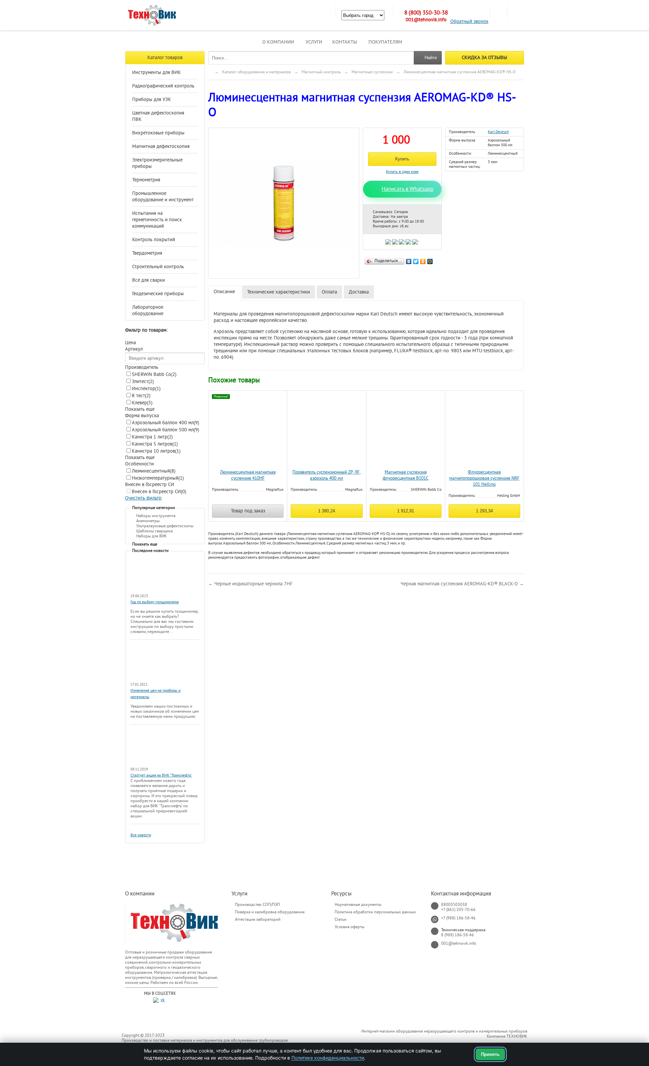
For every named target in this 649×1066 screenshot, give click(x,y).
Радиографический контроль (163, 86)
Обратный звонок (469, 21)
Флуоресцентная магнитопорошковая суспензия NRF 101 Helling (484, 478)
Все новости (140, 835)
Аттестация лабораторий (258, 919)
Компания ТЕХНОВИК (507, 1036)
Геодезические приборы (158, 294)
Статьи (340, 919)
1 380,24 (326, 510)
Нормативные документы (358, 904)
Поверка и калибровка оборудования (270, 912)
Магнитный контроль (321, 72)
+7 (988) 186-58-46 (458, 918)
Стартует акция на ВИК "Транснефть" (161, 775)
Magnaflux (275, 489)
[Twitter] (415, 259)
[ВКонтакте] (408, 259)
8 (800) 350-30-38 (426, 13)
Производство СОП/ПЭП (257, 904)
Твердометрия (147, 253)
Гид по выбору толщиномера (154, 602)
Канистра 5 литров (155, 444)
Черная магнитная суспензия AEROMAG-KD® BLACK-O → (462, 584)
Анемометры (148, 520)
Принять (490, 1054)
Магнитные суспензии (372, 72)
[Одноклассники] (423, 259)
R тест (141, 396)
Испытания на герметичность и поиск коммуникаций (157, 219)
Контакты (344, 42)
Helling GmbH (508, 495)
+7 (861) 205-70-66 (458, 909)
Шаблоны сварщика (154, 531)
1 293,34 (484, 510)
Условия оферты (349, 926)
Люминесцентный (153, 471)
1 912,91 (405, 510)
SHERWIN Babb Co (154, 374)
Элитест (143, 381)
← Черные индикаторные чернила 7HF (250, 584)
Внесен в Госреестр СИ (159, 491)
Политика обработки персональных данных (375, 912)
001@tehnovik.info (426, 20)
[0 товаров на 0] (498, 12)
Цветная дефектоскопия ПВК (158, 116)
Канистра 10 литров (156, 451)
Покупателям (385, 42)
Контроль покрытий (153, 240)
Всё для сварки (148, 280)
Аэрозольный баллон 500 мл (165, 430)
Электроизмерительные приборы (157, 163)
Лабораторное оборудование (147, 310)
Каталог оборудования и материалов (256, 72)
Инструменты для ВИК (156, 72)
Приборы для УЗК (151, 99)
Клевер (142, 403)
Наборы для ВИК (151, 536)
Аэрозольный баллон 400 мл (165, 423)
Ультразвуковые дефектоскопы (164, 526)
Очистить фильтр (143, 498)
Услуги (314, 42)
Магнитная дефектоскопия (161, 146)
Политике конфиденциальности (327, 1058)
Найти (431, 57)
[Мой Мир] (430, 259)
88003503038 (454, 904)
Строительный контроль (158, 267)
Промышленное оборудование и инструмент (163, 197)
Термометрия (146, 180)
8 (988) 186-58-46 (457, 935)
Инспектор (146, 388)
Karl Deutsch (498, 132)
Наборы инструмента (155, 515)
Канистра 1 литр (152, 437)
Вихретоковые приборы (158, 133)
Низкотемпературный (158, 478)
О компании (278, 42)
